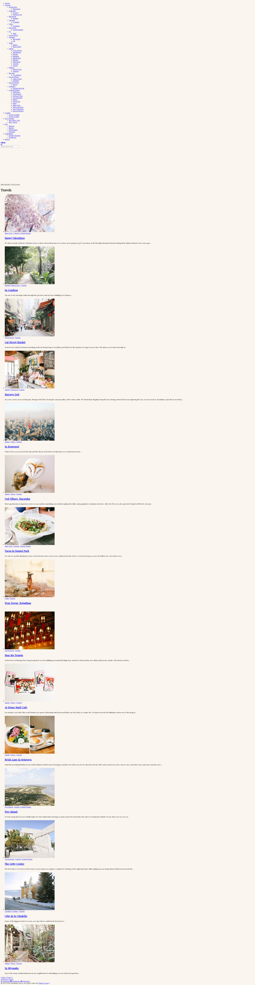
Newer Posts (7, 979)
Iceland (12, 37)
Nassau (15, 18)
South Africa (14, 77)
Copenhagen (18, 30)
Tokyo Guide (14, 117)
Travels (7, 5)
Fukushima (17, 51)
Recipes (12, 132)
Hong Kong (13, 35)
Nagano (16, 56)
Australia (12, 11)
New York (16, 105)
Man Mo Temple (14, 655)
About (7, 139)
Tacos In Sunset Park (17, 550)
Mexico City (17, 69)
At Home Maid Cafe (16, 707)
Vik (14, 41)
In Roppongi (12, 446)
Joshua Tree (18, 96)
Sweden (12, 86)
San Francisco (18, 109)
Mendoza (16, 9)
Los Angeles (17, 98)
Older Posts (6, 978)
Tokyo (15, 66)
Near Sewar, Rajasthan (18, 603)
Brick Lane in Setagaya (18, 759)
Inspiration (9, 134)
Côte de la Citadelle (16, 916)
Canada (12, 20)
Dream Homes (14, 136)
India (11, 43)
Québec (16, 22)
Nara (14, 103)
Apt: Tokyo (13, 122)
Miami (15, 100)
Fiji (10, 32)
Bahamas (12, 17)
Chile (11, 24)
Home (7, 3)
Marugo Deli (12, 394)
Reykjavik (16, 39)
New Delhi (17, 47)
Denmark (12, 28)
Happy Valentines (15, 238)
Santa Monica (18, 111)
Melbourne (17, 15)
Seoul (15, 85)
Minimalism (13, 130)
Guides (7, 113)
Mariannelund (18, 88)
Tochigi (15, 64)
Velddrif (16, 81)
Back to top (44, 983)
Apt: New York (14, 120)
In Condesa (11, 290)
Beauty (12, 126)
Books (11, 128)
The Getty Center (14, 863)
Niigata (15, 60)
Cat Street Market (15, 342)
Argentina (13, 7)
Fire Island (17, 94)
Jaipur (15, 45)
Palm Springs (18, 107)
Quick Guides (14, 115)
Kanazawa (17, 52)
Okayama (16, 62)
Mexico (11, 68)
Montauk (16, 102)
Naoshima (17, 58)
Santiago (16, 26)
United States (14, 90)
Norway (12, 73)
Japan (11, 49)
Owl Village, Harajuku (17, 498)
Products (12, 137)
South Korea (14, 83)
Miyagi (15, 54)
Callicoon (16, 92)
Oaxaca (16, 71)
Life (6, 124)
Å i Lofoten (17, 75)
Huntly (15, 13)
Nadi (14, 34)
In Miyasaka (12, 968)
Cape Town (17, 79)
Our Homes (9, 119)
